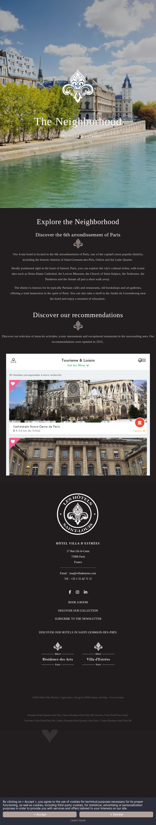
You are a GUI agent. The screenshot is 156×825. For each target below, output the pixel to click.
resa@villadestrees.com (82, 573)
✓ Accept (39, 814)
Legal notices (66, 697)
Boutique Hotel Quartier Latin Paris (45, 715)
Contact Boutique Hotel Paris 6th (116, 720)
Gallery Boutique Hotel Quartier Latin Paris (77, 720)
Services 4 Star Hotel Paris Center (111, 715)
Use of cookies (116, 697)
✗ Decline (116, 814)
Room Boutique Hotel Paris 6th (78, 715)
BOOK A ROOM (78, 602)
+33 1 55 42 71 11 (81, 578)
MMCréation (91, 697)
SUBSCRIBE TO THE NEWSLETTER (78, 618)
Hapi (105, 697)
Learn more (78, 820)
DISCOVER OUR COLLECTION (78, 610)
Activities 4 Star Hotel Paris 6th (39, 720)
